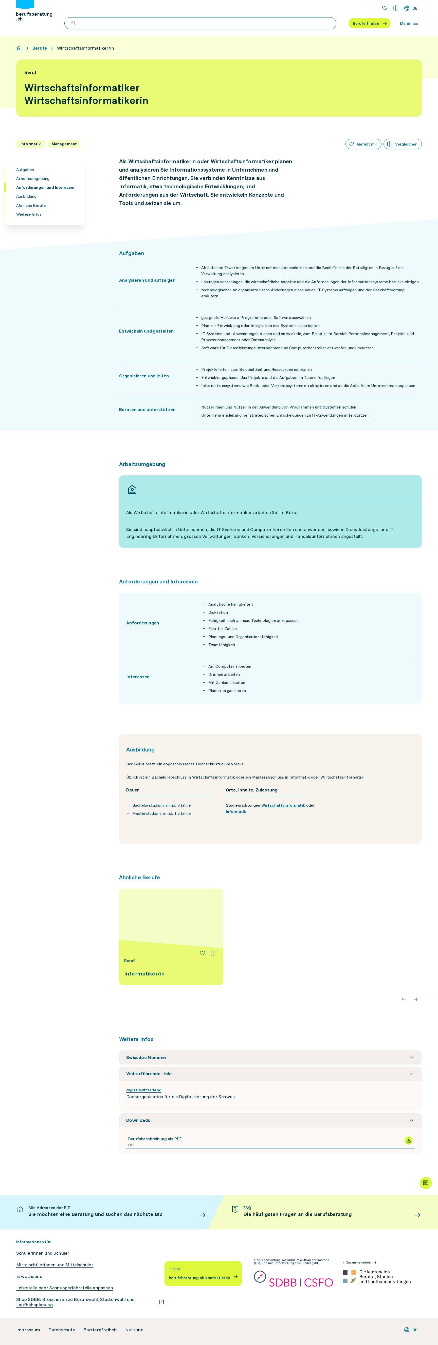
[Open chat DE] (426, 1183)
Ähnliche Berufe (31, 205)
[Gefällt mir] (202, 953)
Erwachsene (29, 1276)
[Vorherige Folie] (403, 999)
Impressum (28, 1330)
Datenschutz (61, 1330)
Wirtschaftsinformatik (283, 805)
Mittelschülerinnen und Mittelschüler (54, 1265)
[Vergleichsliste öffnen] (395, 8)
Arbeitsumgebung (32, 178)
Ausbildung (26, 196)
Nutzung (134, 1330)
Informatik (236, 811)
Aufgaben (25, 169)
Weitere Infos (29, 214)
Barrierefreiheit (100, 1330)
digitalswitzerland (143, 1089)
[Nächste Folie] (416, 999)
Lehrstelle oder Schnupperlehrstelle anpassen (64, 1288)
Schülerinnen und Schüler (42, 1253)
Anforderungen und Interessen (46, 187)
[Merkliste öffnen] (385, 8)
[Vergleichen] (213, 953)
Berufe (39, 48)
